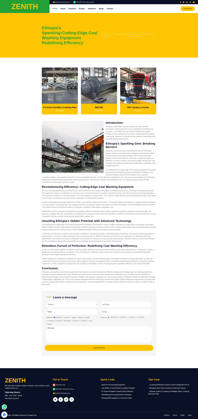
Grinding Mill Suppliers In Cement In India (116, 398)
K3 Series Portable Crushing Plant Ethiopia (117, 391)
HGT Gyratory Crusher (138, 107)
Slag (49, 324)
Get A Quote (187, 8)
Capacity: (104, 317)
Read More (60, 111)
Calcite (66, 317)
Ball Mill (99, 107)
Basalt (81, 317)
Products (72, 9)
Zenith (9, 415)
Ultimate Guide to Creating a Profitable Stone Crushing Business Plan (168, 393)
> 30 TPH (122, 317)
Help (189, 415)
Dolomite (58, 317)
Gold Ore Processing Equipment (113, 385)
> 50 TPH (113, 317)
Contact (110, 9)
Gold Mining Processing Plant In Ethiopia (116, 395)
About (62, 9)
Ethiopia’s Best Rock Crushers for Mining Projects (167, 388)
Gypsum (76, 321)
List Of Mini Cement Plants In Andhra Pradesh (118, 388)
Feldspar (51, 321)
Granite (83, 321)
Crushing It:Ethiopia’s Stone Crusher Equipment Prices (169, 385)
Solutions (92, 9)
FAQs (182, 415)
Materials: (49, 317)
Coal (90, 321)
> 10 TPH (131, 317)
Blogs (101, 9)
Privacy (166, 415)
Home (55, 9)
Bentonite (67, 321)
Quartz (74, 317)
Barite (87, 317)
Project (82, 9)
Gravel (59, 321)
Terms (175, 415)
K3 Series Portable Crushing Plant (60, 107)
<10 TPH (140, 317)
